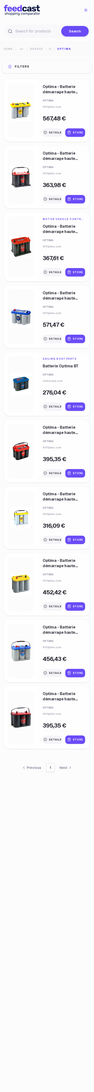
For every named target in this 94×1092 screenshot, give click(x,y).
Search (75, 31)
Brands (36, 48)
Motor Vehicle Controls (64, 219)
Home (8, 48)
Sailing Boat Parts (59, 358)
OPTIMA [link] (64, 48)
